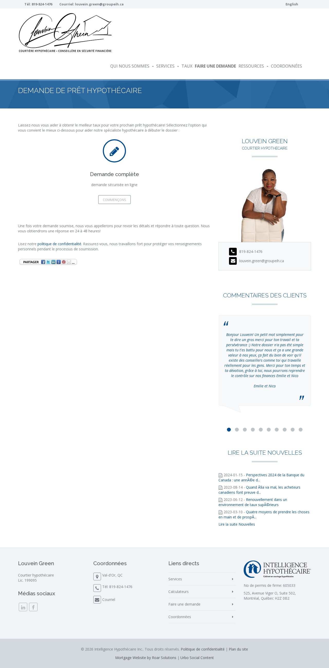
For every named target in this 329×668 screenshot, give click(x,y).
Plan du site (238, 649)
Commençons (114, 199)
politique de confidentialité (59, 243)
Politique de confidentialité (203, 649)
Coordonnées (286, 66)
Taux (186, 66)
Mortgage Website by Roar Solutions (145, 657)
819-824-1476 (42, 4)
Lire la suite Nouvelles (236, 524)
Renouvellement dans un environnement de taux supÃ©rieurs (252, 502)
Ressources (251, 66)
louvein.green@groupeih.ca (99, 4)
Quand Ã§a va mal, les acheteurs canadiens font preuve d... (259, 490)
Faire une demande (184, 604)
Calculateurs (178, 591)
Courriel (108, 599)
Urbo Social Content (197, 657)
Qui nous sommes (129, 66)
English (292, 4)
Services (165, 66)
